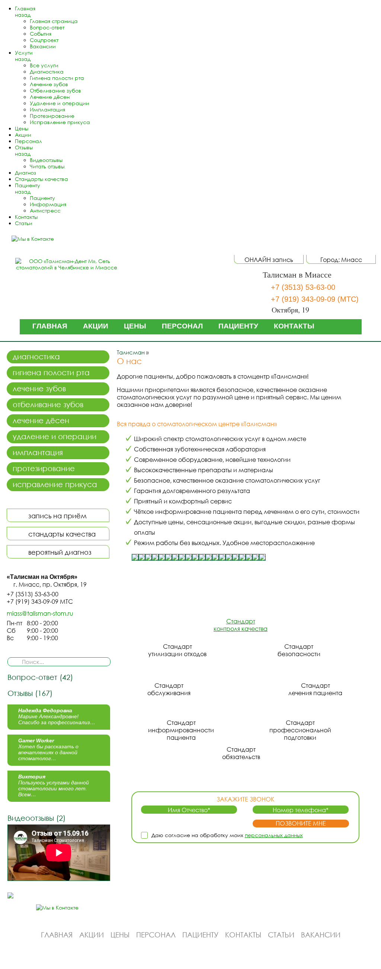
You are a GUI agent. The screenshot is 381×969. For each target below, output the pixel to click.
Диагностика (47, 71)
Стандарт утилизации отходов (177, 650)
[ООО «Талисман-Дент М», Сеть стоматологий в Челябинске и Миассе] (66, 264)
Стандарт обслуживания (168, 689)
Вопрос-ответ (47, 27)
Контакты (26, 217)
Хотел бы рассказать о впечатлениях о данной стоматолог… (48, 749)
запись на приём (57, 516)
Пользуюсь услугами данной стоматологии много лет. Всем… (53, 785)
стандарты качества (62, 534)
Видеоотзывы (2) (36, 817)
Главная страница (54, 21)
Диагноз (25, 172)
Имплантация (47, 109)
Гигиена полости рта (57, 78)
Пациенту (27, 185)
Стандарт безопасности (299, 650)
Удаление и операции (59, 103)
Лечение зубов (49, 84)
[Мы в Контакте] (36, 239)
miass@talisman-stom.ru (40, 613)
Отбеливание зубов (55, 90)
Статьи (23, 223)
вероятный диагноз (60, 552)
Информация (48, 204)
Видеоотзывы (46, 160)
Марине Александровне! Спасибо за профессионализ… (56, 716)
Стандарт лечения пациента (315, 689)
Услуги (24, 52)
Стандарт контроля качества (241, 625)
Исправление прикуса (60, 122)
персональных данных (274, 835)
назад (23, 15)
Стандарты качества (41, 179)
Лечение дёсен (50, 97)
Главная (25, 8)
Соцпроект (44, 40)
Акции (23, 135)
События (40, 33)
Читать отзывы (47, 166)
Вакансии (43, 46)
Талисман (131, 352)
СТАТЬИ (281, 934)
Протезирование (52, 116)
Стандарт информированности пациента (181, 730)
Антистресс (45, 210)
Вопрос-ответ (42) (40, 677)
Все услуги (44, 65)
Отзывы (24, 147)
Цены (21, 128)
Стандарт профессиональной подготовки (300, 730)
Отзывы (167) (29, 692)
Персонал (28, 141)
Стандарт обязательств (241, 753)
